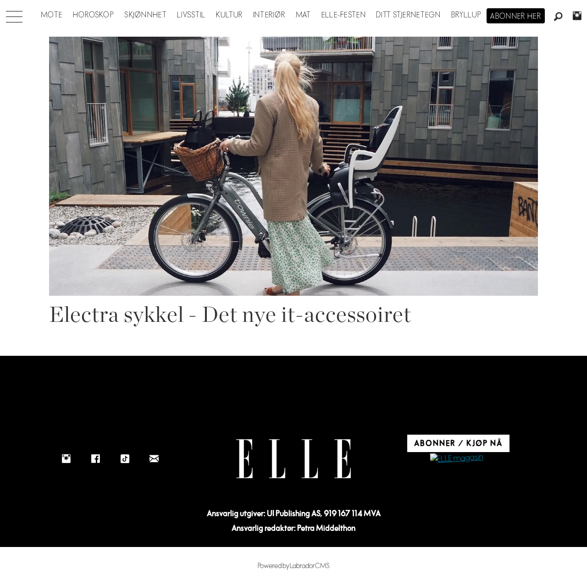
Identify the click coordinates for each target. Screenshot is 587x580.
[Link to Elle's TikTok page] (125, 458)
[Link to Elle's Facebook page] (95, 458)
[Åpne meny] (14, 14)
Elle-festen (343, 15)
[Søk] (558, 17)
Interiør (269, 15)
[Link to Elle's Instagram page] (66, 458)
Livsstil (191, 15)
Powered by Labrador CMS (294, 566)
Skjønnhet (145, 15)
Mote (51, 15)
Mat (303, 15)
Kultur (229, 15)
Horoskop (93, 15)
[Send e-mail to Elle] (154, 458)
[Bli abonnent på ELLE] (456, 458)
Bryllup (466, 15)
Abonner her (515, 16)
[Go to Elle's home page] (293, 458)
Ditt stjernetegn (408, 15)
